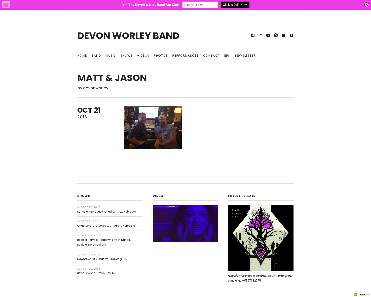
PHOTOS (161, 55)
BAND (96, 55)
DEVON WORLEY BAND (128, 35)
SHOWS (126, 55)
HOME (82, 55)
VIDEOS (143, 55)
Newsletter (245, 55)
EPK (227, 55)
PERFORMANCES (185, 55)
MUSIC (110, 55)
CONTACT (211, 55)
